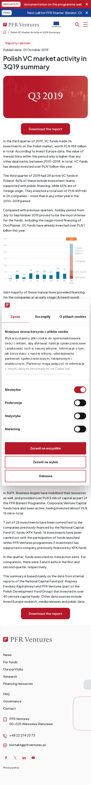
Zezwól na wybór (45, 462)
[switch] (80, 402)
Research (10, 676)
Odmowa (45, 476)
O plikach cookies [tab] (72, 316)
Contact (9, 708)
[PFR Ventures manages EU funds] (56, 26)
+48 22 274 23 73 (22, 735)
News (7, 655)
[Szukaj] (81, 24)
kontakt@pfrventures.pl (27, 745)
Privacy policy (11, 767)
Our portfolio (13, 669)
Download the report (45, 129)
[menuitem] (45, 654)
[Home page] (4, 32)
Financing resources (18, 683)
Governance (12, 701)
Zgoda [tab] (15, 316)
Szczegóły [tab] (42, 316)
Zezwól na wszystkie (45, 448)
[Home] (31, 641)
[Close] (86, 4)
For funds (10, 662)
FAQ (6, 694)
